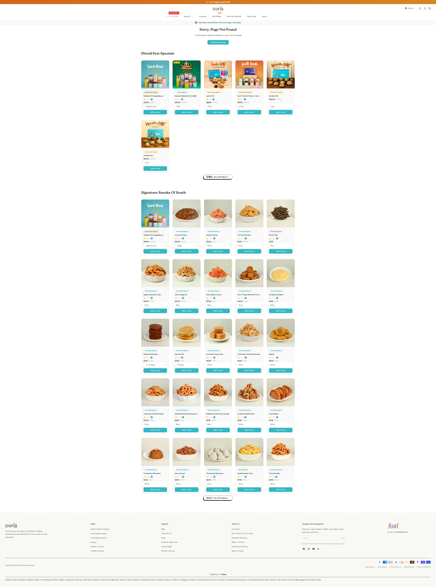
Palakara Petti (11, 580)
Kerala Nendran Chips (245, 473)
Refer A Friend (238, 542)
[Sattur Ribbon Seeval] (218, 273)
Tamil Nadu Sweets (99, 533)
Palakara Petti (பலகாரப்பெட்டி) (153, 96)
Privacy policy (382, 567)
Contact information (424, 567)
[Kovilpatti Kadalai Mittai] (249, 392)
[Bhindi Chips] (281, 213)
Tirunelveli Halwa (181, 235)
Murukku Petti (148, 156)
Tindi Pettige (45, 580)
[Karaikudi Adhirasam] (155, 333)
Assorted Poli (179, 354)
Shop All (187, 16)
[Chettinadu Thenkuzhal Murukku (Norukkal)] (249, 333)
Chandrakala (273, 414)
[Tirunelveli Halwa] (187, 213)
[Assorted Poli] (187, 333)
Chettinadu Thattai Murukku (154, 414)
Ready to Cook (97, 546)
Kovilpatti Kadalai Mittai (246, 414)
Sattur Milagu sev (181, 295)
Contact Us (166, 533)
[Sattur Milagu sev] (187, 273)
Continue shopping (218, 42)
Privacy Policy (340, 543)
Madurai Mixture (212, 235)
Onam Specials (172, 15)
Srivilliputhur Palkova (276, 295)
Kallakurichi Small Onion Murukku (217, 414)
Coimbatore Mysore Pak (214, 354)
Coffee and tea (97, 551)
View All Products (220, 177)
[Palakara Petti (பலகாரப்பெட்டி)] (155, 74)
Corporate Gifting (239, 546)
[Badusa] (281, 333)
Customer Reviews (239, 538)
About (264, 16)
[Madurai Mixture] (218, 213)
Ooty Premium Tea (273, 580)
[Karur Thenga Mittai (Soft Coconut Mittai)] (249, 273)
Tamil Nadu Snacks (99, 538)
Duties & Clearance (169, 542)
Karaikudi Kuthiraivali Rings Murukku (186, 414)
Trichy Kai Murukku (244, 235)
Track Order (251, 16)
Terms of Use (329, 543)
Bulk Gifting (216, 15)
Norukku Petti (273, 96)
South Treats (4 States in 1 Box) (248, 96)
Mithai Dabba (58, 580)
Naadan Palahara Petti (29, 580)
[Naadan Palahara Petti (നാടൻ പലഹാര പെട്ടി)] (187, 74)
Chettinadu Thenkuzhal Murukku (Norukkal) (249, 354)
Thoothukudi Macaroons (214, 473)
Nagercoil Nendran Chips (152, 295)
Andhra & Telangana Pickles (183, 580)
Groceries (203, 16)
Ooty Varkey (219, 580)
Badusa (271, 354)
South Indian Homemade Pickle (141, 580)
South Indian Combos (100, 529)
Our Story (236, 529)
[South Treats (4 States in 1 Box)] (249, 74)
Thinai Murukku (274, 473)
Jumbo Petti (210, 96)
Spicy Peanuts (180, 473)
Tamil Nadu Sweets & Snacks (95, 580)
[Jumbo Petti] (218, 74)
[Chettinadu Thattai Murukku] (155, 392)
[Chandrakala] (281, 392)
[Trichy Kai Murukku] (249, 213)
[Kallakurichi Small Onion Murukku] (218, 392)
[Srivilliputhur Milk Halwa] (155, 452)
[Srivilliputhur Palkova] (281, 273)
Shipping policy (409, 567)
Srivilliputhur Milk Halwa (152, 473)
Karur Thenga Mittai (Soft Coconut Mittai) (249, 295)
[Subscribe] (342, 538)
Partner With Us (168, 551)
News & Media (238, 551)
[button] (420, 8)
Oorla (20, 565)
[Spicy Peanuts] (187, 452)
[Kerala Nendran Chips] (249, 452)
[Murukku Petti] (155, 134)
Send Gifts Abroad (234, 16)
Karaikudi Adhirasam (151, 354)
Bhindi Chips (273, 235)
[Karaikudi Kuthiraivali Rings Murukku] (187, 392)
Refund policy (370, 567)
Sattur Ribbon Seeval (213, 295)
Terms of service (395, 567)
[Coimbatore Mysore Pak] (218, 333)
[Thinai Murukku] (281, 452)
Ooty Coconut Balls (290, 580)
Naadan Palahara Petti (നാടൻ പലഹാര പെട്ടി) (186, 96)
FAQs (163, 538)
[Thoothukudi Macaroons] (218, 452)
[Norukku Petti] (281, 74)
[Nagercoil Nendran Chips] (155, 273)
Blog (163, 529)
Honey (93, 542)
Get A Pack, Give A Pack (242, 533)
